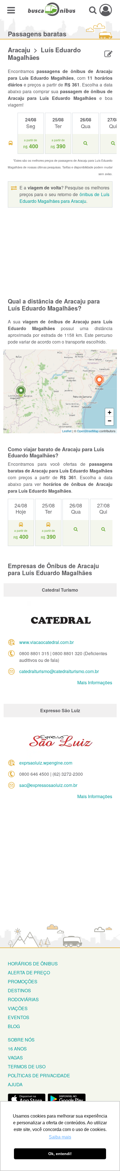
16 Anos (17, 1048)
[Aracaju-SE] (99, 381)
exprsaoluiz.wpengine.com (45, 762)
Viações (18, 1008)
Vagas (15, 1057)
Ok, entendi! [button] (60, 1153)
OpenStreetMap (88, 431)
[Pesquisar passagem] (93, 10)
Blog (14, 1026)
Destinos (19, 990)
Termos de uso (26, 1066)
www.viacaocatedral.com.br (46, 642)
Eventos (18, 1017)
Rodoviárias (23, 999)
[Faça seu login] (105, 10)
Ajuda (15, 1084)
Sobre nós (21, 1039)
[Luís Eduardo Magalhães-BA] (21, 392)
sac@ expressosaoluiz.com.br (48, 785)
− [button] (109, 420)
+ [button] (109, 412)
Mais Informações (94, 682)
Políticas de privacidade (39, 1075)
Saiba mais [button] (60, 1137)
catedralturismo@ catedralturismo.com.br (59, 671)
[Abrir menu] (11, 10)
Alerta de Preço (29, 972)
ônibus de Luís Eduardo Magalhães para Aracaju (64, 197)
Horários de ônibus (33, 963)
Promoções (22, 981)
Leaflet (66, 431)
